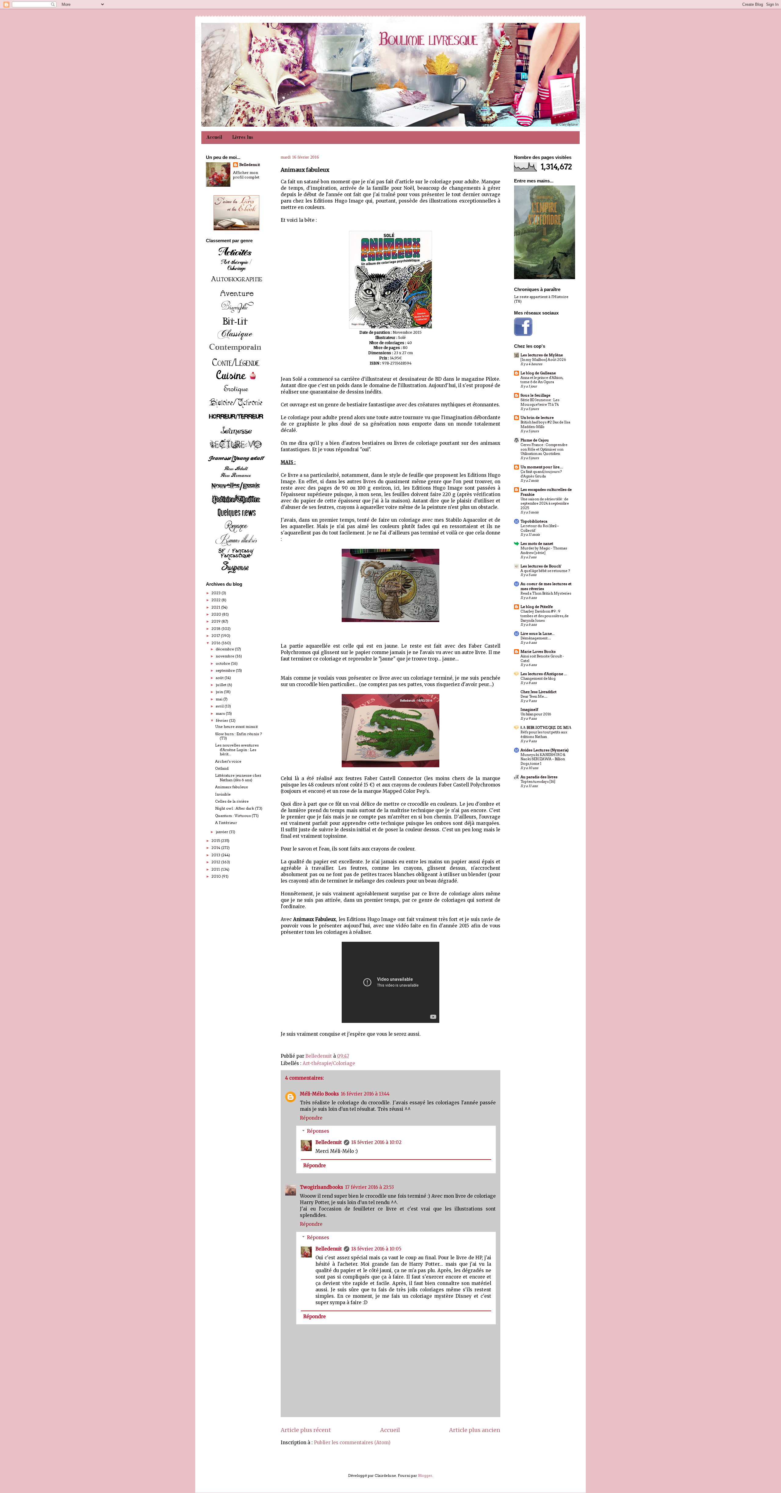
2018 (216, 628)
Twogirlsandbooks (321, 1187)
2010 (216, 876)
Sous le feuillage (535, 395)
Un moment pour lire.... (541, 467)
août (220, 677)
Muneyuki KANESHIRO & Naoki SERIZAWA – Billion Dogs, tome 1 (542, 759)
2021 (216, 607)
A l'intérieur (226, 822)
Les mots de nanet (536, 543)
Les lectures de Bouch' (540, 566)
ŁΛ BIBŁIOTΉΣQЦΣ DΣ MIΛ (545, 727)
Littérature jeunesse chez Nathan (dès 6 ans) (238, 777)
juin (220, 691)
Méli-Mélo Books (319, 1094)
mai (219, 699)
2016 (216, 643)
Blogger (425, 1475)
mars (221, 713)
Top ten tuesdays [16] (537, 781)
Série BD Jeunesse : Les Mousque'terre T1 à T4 (540, 402)
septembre (226, 670)
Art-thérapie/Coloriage (329, 1063)
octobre (223, 663)
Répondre (311, 1118)
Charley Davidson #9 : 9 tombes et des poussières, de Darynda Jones (544, 616)
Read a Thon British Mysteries (545, 593)
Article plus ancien (474, 1430)
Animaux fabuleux (231, 787)
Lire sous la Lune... (537, 633)
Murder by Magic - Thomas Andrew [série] (543, 550)
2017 (216, 635)
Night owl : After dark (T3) (238, 808)
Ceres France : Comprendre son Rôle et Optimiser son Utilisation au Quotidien (543, 449)
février (222, 720)
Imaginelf (529, 709)
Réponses (318, 1131)
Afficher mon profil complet (246, 174)
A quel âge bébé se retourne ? (545, 571)
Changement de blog (538, 678)
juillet (221, 684)
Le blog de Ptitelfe (536, 606)
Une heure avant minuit (236, 726)
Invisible (223, 794)
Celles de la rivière (232, 801)
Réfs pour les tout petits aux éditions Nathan (543, 734)
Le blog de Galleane (538, 373)
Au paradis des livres (538, 777)
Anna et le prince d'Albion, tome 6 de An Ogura (541, 380)
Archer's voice (228, 761)
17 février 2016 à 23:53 (369, 1187)
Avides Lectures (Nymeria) (544, 750)
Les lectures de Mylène (541, 355)
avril (220, 706)
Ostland (222, 768)
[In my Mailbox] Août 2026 (543, 360)
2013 (216, 855)
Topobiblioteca (533, 521)
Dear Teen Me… (533, 696)
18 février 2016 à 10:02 (376, 1142)
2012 (216, 862)
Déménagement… (535, 638)
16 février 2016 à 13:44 (365, 1094)
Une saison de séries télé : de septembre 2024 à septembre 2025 (544, 503)
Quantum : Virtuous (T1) (237, 815)
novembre (225, 656)
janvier (222, 831)
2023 (216, 593)
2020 (216, 614)
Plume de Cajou (534, 440)
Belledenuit (328, 1142)
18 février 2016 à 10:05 (376, 1249)
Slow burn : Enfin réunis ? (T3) (238, 736)
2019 (216, 621)
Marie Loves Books (538, 651)
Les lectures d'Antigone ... (543, 673)
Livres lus (242, 137)
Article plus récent (306, 1430)
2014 (216, 847)
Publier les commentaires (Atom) (352, 1442)
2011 (216, 869)
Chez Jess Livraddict (538, 691)
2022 (216, 600)
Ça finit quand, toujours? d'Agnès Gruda (541, 473)
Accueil (214, 137)
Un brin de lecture (537, 417)
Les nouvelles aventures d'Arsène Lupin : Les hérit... (237, 749)
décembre (225, 649)
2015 (216, 840)
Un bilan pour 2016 (535, 714)
